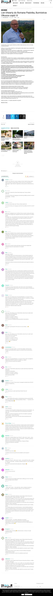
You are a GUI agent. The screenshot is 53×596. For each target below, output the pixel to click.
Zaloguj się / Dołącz (29, 0)
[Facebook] (49, 0)
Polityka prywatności (28, 594)
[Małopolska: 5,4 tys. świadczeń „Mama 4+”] (29, 133)
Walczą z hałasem (31, 124)
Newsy (7, 8)
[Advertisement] (18, 108)
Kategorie (16, 2)
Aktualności (11, 8)
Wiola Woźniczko (5, 17)
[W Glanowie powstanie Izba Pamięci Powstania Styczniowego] (18, 145)
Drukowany (28, 2)
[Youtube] (51, 0)
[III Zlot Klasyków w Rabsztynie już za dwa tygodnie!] (6, 145)
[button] (50, 2)
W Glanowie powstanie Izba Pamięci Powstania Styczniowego (17, 150)
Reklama (42, 2)
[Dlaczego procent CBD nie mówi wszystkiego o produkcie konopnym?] (6, 133)
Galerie (22, 2)
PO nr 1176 (3, 124)
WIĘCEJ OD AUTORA (15, 128)
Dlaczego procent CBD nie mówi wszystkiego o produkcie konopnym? (6, 139)
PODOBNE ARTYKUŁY (5, 128)
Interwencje (36, 2)
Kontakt (15, 5)
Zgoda (23, 594)
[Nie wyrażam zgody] (51, 592)
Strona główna (3, 8)
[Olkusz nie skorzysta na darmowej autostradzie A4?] (18, 134)
